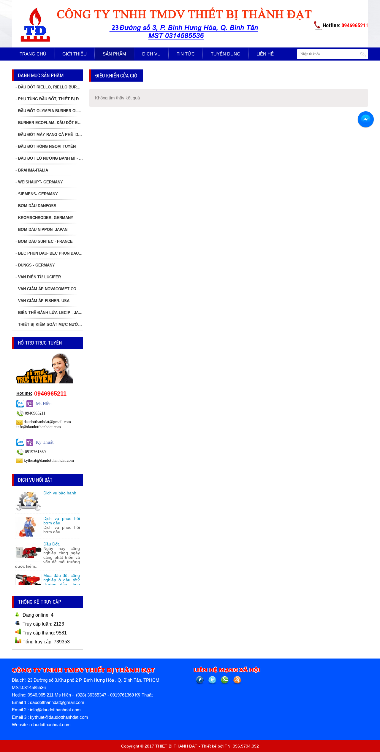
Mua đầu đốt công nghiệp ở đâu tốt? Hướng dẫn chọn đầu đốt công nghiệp (61, 582)
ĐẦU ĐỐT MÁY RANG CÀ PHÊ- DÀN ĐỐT (50, 134)
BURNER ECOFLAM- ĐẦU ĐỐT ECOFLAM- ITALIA (50, 122)
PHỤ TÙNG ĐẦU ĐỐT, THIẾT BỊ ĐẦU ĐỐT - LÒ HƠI (50, 99)
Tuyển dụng (225, 53)
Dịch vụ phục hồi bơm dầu (61, 518)
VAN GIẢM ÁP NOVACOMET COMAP (50, 289)
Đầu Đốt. (51, 541)
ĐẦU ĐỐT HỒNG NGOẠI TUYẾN (47, 146)
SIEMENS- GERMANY (38, 194)
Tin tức (186, 53)
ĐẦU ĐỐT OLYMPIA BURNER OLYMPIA (50, 111)
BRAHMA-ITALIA (33, 170)
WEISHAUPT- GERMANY (40, 182)
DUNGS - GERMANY (36, 265)
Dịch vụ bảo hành (59, 490)
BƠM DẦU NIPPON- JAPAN (42, 229)
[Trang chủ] (34, 9)
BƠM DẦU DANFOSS (37, 206)
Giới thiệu (74, 53)
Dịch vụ (151, 53)
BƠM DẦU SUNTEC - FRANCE (45, 241)
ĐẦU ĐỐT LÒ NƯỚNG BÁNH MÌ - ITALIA (50, 158)
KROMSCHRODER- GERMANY (45, 217)
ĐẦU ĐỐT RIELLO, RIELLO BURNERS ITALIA (50, 87)
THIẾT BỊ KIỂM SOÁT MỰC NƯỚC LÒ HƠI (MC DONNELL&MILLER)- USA (50, 324)
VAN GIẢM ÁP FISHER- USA (43, 301)
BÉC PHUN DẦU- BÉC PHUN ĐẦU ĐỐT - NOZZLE (50, 253)
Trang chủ (33, 53)
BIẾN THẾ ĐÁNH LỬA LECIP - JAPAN (50, 312)
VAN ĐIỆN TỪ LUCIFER (39, 277)
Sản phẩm (114, 53)
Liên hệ (265, 53)
